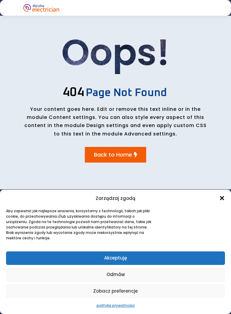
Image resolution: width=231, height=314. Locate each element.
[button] (222, 198)
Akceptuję (115, 258)
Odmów (115, 274)
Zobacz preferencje (115, 291)
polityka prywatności (116, 305)
